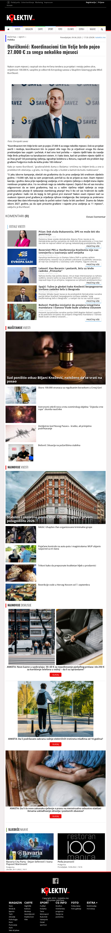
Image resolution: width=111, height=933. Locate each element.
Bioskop (27, 911)
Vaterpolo (44, 919)
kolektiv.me (100, 37)
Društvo (59, 906)
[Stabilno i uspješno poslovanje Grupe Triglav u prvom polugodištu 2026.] (56, 497)
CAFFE (40, 29)
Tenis (42, 911)
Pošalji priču (15, 2)
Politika (11, 39)
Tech (11, 914)
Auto (11, 927)
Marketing (39, 2)
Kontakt (9, 5)
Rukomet (43, 917)
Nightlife (27, 906)
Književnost (29, 917)
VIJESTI (17, 29)
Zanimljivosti (29, 914)
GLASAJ (55, 674)
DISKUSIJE (19, 605)
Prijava (101, 2)
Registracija (91, 2)
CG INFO (71, 29)
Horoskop (91, 908)
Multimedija (91, 906)
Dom (11, 922)
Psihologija (13, 919)
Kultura (27, 908)
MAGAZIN (29, 29)
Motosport (44, 914)
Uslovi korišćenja (27, 2)
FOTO (60, 29)
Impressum (48, 2)
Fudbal (42, 906)
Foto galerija (76, 908)
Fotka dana (75, 906)
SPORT (50, 29)
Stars (11, 906)
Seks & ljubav (14, 930)
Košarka (43, 908)
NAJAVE (93, 29)
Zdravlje (12, 917)
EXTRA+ (81, 29)
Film (26, 919)
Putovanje (13, 925)
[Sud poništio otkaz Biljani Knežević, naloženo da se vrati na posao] (56, 358)
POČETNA (11, 37)
